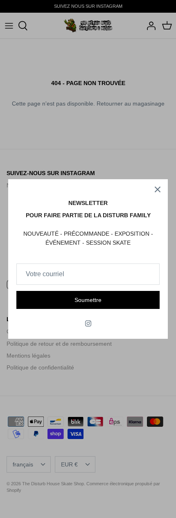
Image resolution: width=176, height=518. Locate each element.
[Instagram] (88, 323)
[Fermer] (158, 189)
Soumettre (88, 300)
